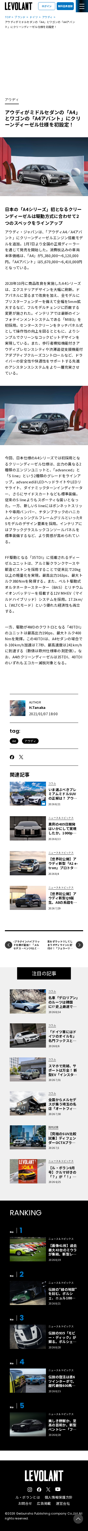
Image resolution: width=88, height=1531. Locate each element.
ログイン (47, 6)
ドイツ (34, 17)
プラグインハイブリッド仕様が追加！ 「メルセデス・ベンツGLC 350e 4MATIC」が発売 (26, 947)
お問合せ (25, 1503)
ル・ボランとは (27, 1497)
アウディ (47, 17)
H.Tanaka (37, 707)
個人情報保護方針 (59, 1497)
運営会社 (63, 1503)
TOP (8, 17)
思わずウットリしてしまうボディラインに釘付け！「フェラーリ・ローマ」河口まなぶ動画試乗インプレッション (60, 950)
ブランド (19, 17)
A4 (14, 741)
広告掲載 (44, 1503)
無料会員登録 (65, 6)
